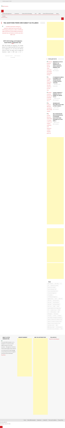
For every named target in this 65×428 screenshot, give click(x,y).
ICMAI (59, 310)
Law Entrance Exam (51, 325)
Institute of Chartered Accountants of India (55, 319)
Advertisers (39, 420)
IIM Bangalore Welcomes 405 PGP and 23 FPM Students (58, 104)
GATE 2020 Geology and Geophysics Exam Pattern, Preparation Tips (12, 41)
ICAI (48, 310)
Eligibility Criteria (50, 298)
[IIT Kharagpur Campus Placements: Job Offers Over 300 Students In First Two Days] (49, 83)
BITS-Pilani (57, 283)
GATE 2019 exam (56, 300)
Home (25, 420)
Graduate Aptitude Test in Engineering (54, 308)
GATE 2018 (60, 298)
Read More (3, 355)
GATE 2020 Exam (56, 302)
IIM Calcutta (56, 313)
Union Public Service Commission (53, 328)
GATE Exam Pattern (56, 304)
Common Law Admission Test (53, 291)
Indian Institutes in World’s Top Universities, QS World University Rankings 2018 (58, 64)
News (57, 13)
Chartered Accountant (54, 285)
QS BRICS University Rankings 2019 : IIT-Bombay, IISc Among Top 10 (57, 95)
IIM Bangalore (50, 313)
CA (60, 283)
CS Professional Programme (52, 296)
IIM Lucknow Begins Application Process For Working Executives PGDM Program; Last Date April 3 (58, 117)
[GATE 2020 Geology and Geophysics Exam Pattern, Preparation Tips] (12, 30)
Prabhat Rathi (55, 86)
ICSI (48, 312)
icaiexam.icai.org (53, 310)
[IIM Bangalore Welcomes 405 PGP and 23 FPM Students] (49, 107)
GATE (56, 298)
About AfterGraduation (32, 420)
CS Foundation (50, 295)
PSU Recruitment (59, 327)
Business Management (7, 13)
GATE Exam (49, 304)
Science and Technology (27, 13)
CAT (48, 285)
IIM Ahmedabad (53, 312)
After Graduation (17, 55)
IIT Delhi (54, 315)
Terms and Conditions (53, 420)
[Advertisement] (55, 30)
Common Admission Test (52, 289)
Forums (3, 16)
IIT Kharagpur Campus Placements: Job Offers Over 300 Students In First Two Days (58, 80)
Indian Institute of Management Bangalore (55, 317)
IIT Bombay (49, 315)
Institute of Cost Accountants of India (54, 323)
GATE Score (49, 306)
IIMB (58, 312)
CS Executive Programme (52, 293)
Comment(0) (12, 57)
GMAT (58, 306)
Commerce (17, 13)
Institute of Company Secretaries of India (54, 321)
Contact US (45, 420)
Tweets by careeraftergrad (54, 339)
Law (35, 13)
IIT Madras (59, 315)
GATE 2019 (49, 300)
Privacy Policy (60, 420)
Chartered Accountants (51, 287)
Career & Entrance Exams (48, 13)
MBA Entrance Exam (51, 327)
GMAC (54, 306)
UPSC (40, 13)
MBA (57, 325)
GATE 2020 (49, 302)
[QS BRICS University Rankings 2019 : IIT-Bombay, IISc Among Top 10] (49, 96)
